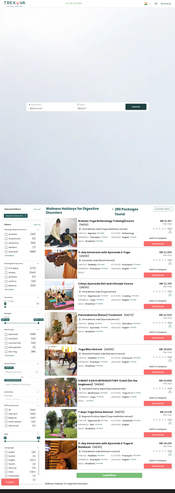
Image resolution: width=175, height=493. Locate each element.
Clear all (36, 209)
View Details (158, 243)
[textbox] (147, 3)
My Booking (166, 4)
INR (156, 4)
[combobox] (147, 3)
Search (136, 106)
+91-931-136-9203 (73, 3)
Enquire (10, 482)
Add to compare (157, 238)
